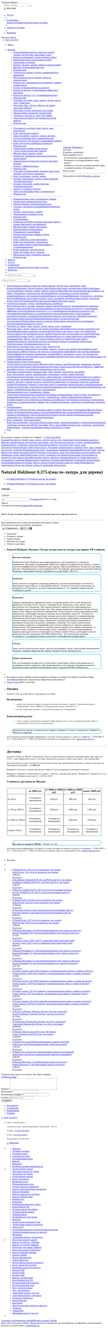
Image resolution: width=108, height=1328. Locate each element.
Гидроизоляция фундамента (25, 1283)
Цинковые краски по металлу (26, 1267)
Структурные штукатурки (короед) (30, 151)
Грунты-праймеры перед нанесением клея (33, 138)
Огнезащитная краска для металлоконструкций (35, 1229)
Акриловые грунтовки (24, 62)
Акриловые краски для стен (25, 1293)
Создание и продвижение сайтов (17, 1320)
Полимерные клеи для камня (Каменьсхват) (71, 387)
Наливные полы (20, 1181)
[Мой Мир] (30, 528)
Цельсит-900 (18, 1275)
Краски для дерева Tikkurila (25, 1245)
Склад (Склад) (14, 682)
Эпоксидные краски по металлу (27, 1224)
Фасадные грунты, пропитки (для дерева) (33, 110)
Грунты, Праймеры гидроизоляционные (34, 417)
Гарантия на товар (21, 1156)
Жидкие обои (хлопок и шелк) (27, 153)
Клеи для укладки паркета (26, 133)
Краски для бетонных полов (71, 399)
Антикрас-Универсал (22, 1298)
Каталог (11, 50)
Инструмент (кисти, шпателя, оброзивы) (35, 336)
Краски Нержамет (21, 1191)
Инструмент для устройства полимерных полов (35, 399)
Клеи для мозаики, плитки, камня (29, 176)
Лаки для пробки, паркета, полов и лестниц (34, 136)
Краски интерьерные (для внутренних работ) (35, 57)
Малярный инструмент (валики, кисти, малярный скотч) (43, 298)
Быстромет (17, 1303)
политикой (31, 1325)
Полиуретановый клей (23, 1285)
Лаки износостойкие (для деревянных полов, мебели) (51, 332)
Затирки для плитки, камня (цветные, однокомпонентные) (31, 185)
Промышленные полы (23, 1184)
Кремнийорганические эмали (26, 1204)
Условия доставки (39, 22)
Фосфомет (17, 1235)
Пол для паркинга (21, 1290)
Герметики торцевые (74, 460)
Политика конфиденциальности (27, 1166)
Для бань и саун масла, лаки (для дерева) (32, 115)
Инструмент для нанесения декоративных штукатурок (39, 369)
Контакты (11, 32)
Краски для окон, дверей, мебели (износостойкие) (37, 65)
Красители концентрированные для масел (36, 354)
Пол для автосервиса (22, 1288)
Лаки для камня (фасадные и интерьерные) (34, 191)
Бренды (11, 260)
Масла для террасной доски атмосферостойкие (40, 356)
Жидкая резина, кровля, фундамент (30, 227)
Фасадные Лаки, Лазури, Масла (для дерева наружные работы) (37, 329)
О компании (13, 20)
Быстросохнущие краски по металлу (29, 1305)
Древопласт (18, 1310)
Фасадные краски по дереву (25, 1171)
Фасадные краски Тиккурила (26, 1250)
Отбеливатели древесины (25, 341)
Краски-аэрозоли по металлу (26, 1194)
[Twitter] (24, 528)
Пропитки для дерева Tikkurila (26, 1247)
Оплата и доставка (16, 27)
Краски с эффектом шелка (25, 166)
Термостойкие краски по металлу (38, 321)
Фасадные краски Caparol (24, 1240)
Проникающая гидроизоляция (27, 229)
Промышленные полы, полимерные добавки (34, 199)
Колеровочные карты (22, 1159)
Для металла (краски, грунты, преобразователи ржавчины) (35, 303)
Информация (13, 1110)
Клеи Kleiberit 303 (21, 1207)
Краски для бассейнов (33, 415)
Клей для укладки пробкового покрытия (32, 143)
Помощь (11, 1113)
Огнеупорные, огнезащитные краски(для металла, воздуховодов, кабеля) (49, 316)
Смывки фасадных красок (62, 301)
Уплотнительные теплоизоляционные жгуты (28, 344)
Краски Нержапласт (22, 1257)
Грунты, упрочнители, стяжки (27, 211)
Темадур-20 (17, 1227)
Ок (38, 1325)
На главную (12, 1105)
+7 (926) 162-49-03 (10, 40)
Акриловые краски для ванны (26, 1295)
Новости (11, 22)
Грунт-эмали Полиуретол (24, 1265)
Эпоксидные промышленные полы (30, 201)
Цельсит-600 (18, 1272)
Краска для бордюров (22, 1278)
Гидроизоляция (20, 219)
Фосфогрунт (18, 1199)
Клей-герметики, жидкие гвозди (29, 249)
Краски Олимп (19, 1255)
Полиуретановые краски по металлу (29, 1232)
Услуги (10, 15)
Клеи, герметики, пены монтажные (30, 239)
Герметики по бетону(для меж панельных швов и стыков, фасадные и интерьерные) (37, 223)
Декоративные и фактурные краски (30, 148)
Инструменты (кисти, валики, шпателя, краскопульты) (33, 306)
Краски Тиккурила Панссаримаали (29, 1189)
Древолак (17, 1308)
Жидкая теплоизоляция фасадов (28, 67)
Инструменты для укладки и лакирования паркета (37, 141)
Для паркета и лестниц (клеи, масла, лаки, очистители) (33, 346)
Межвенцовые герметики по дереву (53, 427)
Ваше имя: (6, 1091)
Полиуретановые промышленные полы (32, 204)
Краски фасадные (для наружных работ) (32, 60)
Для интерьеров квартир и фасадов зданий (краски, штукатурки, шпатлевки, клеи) (33, 53)
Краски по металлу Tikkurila (25, 1242)
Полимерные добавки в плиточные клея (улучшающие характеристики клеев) (52, 384)
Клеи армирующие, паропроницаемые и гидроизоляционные (32, 245)
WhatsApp (14, 1143)
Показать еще (19, 70)
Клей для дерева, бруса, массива (28, 252)
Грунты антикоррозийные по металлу (31, 87)
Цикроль (16, 1219)
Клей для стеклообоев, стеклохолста (30, 242)
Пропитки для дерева (22, 1174)
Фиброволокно (19, 1214)
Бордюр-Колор (19, 1300)
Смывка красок (24, 318)
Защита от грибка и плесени (26, 189)
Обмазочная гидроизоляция (26, 232)
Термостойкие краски (22, 1169)
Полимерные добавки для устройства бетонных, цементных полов (56, 402)
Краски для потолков (59, 296)
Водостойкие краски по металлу (27, 1262)
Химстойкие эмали (63, 321)
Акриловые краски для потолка (27, 1237)
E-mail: (4, 1097)
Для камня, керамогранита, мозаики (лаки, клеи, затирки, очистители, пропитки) (36, 172)
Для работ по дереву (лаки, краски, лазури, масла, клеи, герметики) (39, 326)
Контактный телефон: (12, 1094)
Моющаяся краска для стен (25, 1313)
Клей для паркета (20, 1179)
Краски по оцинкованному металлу (44, 313)
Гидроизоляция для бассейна (57, 415)
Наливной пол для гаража (24, 1217)
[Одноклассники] (27, 528)
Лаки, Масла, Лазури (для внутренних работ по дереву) (44, 339)
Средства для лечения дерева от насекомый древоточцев (65, 341)
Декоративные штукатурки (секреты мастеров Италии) (58, 367)
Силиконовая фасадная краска (35, 301)
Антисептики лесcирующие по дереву (71, 334)
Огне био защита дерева (19, 457)
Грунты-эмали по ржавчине (25, 1186)
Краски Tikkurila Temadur (24, 1252)
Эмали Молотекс (20, 1260)
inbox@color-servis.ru (85, 739)
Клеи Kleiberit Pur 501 (22, 1280)
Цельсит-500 (18, 1270)
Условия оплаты (23, 22)
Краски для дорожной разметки (33, 296)
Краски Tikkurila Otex (22, 1197)
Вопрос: (5, 1089)
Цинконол (17, 1202)
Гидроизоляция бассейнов (24, 1209)
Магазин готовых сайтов (45, 1320)
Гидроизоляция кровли (23, 1212)
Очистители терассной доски (77, 356)
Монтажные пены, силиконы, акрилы (31, 255)
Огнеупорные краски (22, 1176)
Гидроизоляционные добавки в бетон (31, 234)
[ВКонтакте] (21, 528)
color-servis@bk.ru (20, 1135)
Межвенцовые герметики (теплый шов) (32, 113)
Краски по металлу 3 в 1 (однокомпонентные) (35, 95)
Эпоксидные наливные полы (26, 1222)
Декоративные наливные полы (28, 214)
